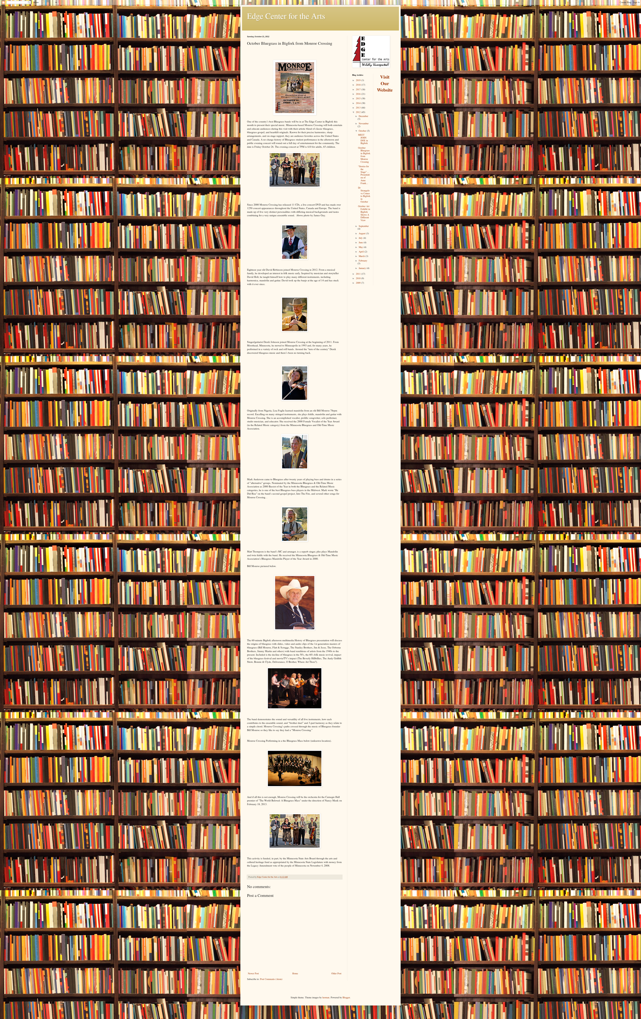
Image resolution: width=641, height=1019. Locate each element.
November (364, 123)
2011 (358, 273)
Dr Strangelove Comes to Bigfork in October (364, 194)
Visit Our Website (385, 83)
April (361, 251)
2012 (358, 112)
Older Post (336, 973)
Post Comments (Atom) (271, 979)
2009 (358, 282)
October (363, 130)
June (361, 242)
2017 (358, 89)
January (363, 268)
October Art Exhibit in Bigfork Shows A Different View (364, 213)
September (364, 226)
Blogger (346, 997)
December (363, 116)
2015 (358, 98)
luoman (325, 997)
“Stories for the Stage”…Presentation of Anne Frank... (364, 175)
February (363, 260)
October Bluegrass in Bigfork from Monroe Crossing (364, 154)
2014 (358, 103)
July (361, 237)
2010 (358, 278)
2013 (358, 107)
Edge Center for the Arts (286, 15)
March (362, 256)
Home (295, 973)
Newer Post (253, 973)
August (362, 233)
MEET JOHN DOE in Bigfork (363, 139)
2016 (358, 93)
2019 (358, 80)
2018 (358, 84)
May (361, 247)
